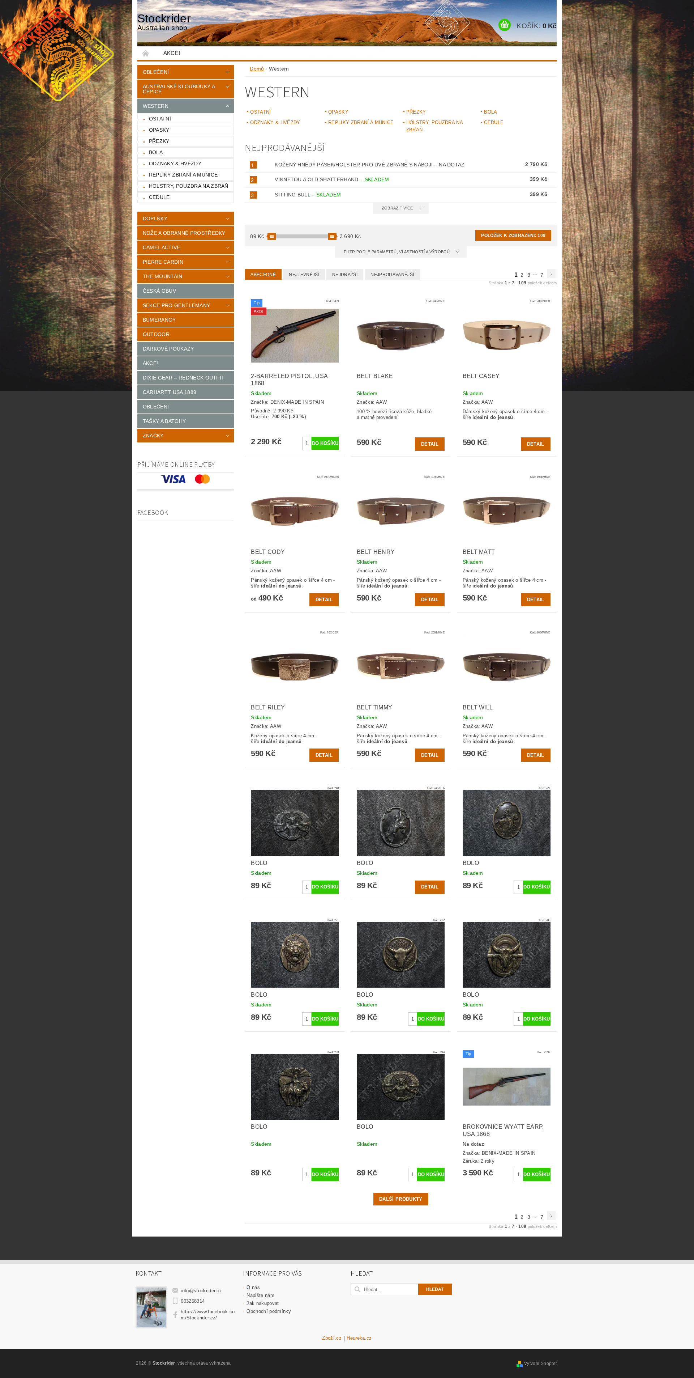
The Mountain (163, 276)
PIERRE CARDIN (163, 262)
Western (155, 106)
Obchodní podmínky (269, 1311)
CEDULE (159, 197)
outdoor (156, 334)
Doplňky (155, 218)
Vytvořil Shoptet (540, 1363)
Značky (153, 435)
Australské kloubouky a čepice (179, 89)
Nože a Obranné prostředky (184, 233)
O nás (253, 1287)
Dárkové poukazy (168, 349)
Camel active (161, 247)
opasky (159, 130)
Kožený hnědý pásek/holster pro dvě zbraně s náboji (370, 165)
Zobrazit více (397, 208)
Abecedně (263, 274)
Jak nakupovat (263, 1303)
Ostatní (160, 119)
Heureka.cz (359, 1338)
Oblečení (156, 72)
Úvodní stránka (146, 53)
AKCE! (171, 53)
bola (156, 152)
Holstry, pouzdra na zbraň (188, 186)
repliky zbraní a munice (183, 175)
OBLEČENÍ (156, 407)
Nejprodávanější (392, 274)
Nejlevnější (304, 274)
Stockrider (164, 21)
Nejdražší (344, 274)
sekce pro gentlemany (176, 305)
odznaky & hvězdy (175, 163)
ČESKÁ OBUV (159, 291)
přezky (159, 141)
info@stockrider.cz (201, 1290)
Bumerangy (159, 320)
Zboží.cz (332, 1338)
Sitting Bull (308, 195)
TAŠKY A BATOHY (164, 421)
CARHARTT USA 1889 (169, 392)
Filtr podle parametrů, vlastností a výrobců (397, 252)
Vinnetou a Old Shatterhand (332, 179)
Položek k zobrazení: (513, 235)
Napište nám (260, 1295)
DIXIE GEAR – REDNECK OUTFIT (184, 378)
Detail (429, 444)
